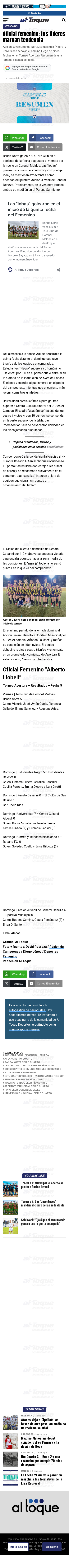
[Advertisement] (34, 315)
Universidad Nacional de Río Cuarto (28, 1093)
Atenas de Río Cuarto (18, 1059)
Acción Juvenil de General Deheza (26, 1055)
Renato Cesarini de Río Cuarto (24, 1079)
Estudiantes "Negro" (50, 1076)
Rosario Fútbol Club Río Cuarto (25, 1083)
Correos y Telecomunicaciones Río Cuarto (32, 1069)
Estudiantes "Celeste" (18, 1076)
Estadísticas (55, 447)
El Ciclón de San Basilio (20, 1072)
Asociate (52, 1547)
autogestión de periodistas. (27, 1010)
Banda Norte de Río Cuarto (22, 1062)
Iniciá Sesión (18, 1547)
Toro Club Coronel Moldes (22, 1090)
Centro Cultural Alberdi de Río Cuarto (30, 1065)
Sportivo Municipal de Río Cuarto (26, 1086)
